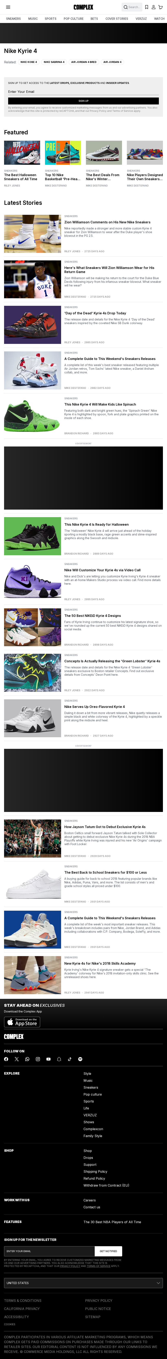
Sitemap (92, 1317)
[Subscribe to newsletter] (108, 1251)
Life (86, 1108)
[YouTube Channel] (48, 1059)
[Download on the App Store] (22, 1020)
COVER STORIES (116, 18)
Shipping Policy (95, 1171)
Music (88, 1080)
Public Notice (98, 1309)
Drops (88, 1158)
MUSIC (33, 18)
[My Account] (153, 7)
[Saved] (146, 7)
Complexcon (93, 1129)
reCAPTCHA (66, 110)
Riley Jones (12, 185)
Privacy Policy (98, 110)
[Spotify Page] (80, 1059)
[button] (83, 1283)
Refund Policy (94, 1178)
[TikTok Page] (70, 1059)
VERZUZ (141, 18)
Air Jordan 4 (112, 62)
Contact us (92, 1207)
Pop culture (93, 1094)
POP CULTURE (74, 18)
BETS (94, 18)
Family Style (93, 1136)
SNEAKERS (13, 18)
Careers (90, 1200)
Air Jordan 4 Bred (84, 62)
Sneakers (10, 170)
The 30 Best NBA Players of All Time (112, 1222)
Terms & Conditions (22, 1301)
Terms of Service (122, 110)
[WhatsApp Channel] (27, 1059)
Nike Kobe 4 (29, 62)
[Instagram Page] (38, 1059)
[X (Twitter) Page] (17, 1059)
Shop (88, 1151)
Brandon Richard (76, 433)
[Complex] (83, 7)
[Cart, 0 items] (160, 7)
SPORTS (50, 18)
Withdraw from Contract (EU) (106, 1185)
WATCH (159, 18)
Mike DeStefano (56, 185)
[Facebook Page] (6, 1059)
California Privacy (22, 1309)
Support (90, 1165)
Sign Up (84, 100)
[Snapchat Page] (59, 1059)
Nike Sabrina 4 (54, 62)
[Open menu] (8, 7)
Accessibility (16, 1317)
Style (87, 1074)
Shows (89, 1122)
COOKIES (9, 1324)
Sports (89, 1101)
